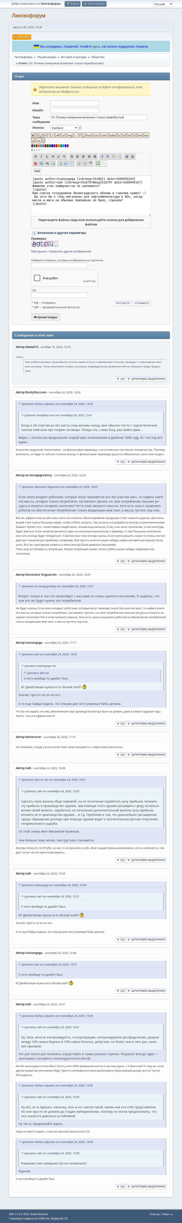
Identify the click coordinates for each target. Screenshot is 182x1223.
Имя (35, 103)
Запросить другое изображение (70, 251)
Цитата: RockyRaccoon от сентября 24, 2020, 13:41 (58, 415)
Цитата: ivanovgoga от (40, 666)
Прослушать (39, 251)
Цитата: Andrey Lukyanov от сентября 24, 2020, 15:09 (57, 1016)
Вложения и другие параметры (62, 233)
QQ (123, 378)
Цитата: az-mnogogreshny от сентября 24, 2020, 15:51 (58, 586)
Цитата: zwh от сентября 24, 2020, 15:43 (49, 654)
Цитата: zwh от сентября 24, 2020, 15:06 (51, 1153)
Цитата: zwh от (38, 673)
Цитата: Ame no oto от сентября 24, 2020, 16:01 (54, 780)
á (32, 150)
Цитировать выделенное (148, 378)
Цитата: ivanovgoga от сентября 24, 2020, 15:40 (54, 885)
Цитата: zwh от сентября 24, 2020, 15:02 (51, 791)
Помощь (155, 1214)
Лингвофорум (29, 15)
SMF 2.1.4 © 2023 (19, 1214)
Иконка (38, 128)
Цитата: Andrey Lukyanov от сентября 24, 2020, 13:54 (57, 404)
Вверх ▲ (168, 1214)
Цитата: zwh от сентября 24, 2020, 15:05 (51, 1097)
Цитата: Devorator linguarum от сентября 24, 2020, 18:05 (60, 487)
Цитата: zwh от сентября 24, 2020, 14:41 (51, 1027)
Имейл (37, 110)
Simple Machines (39, 1214)
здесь (96, 46)
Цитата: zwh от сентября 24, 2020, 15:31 (51, 896)
